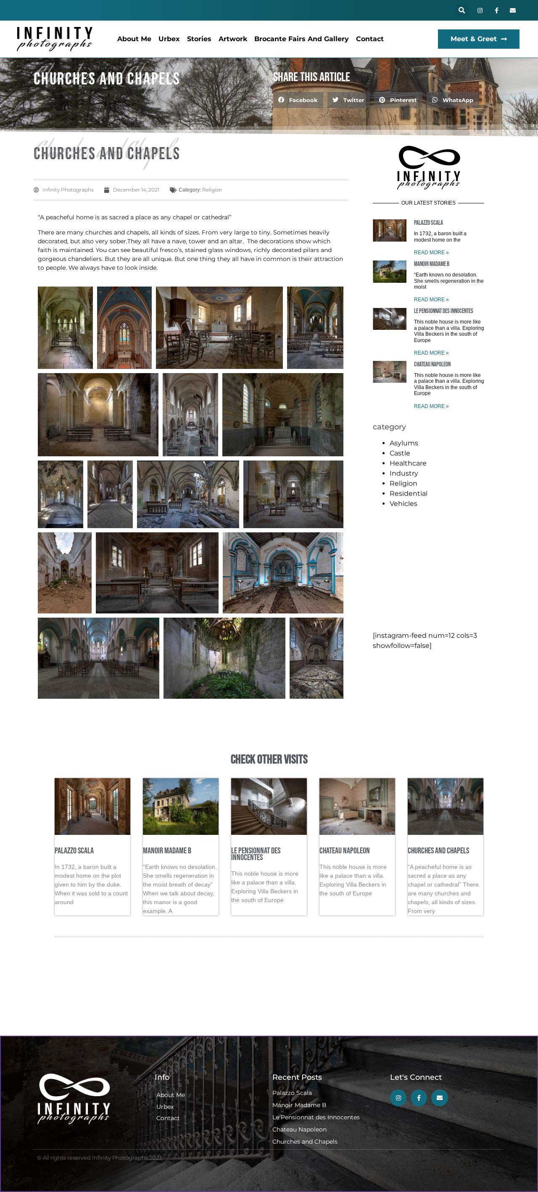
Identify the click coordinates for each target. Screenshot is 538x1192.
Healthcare (408, 463)
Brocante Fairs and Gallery (301, 39)
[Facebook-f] (496, 10)
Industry (404, 473)
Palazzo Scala (428, 223)
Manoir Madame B (431, 264)
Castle (400, 453)
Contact (370, 39)
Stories (199, 39)
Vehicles (403, 504)
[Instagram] (480, 10)
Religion (212, 190)
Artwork (233, 39)
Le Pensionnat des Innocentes (443, 311)
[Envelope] (513, 10)
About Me (134, 39)
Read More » (431, 252)
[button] (461, 10)
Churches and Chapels (438, 851)
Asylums (404, 443)
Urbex (169, 39)
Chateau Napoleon (432, 364)
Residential (408, 493)
